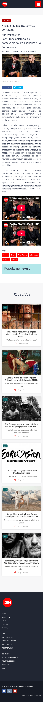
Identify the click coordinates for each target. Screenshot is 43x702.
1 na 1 (5, 254)
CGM (5, 307)
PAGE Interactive (35, 695)
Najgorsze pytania (9, 640)
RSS (3, 668)
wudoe (14, 259)
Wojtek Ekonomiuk (29, 51)
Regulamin (6, 664)
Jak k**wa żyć (7, 644)
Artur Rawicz (22, 254)
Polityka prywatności (10, 657)
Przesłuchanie (8, 637)
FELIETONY (5, 624)
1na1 (13, 254)
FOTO (4, 620)
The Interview (7, 647)
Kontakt (5, 653)
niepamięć (34, 254)
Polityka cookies (8, 661)
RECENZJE (5, 627)
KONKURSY (6, 617)
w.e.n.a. (6, 259)
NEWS (4, 613)
